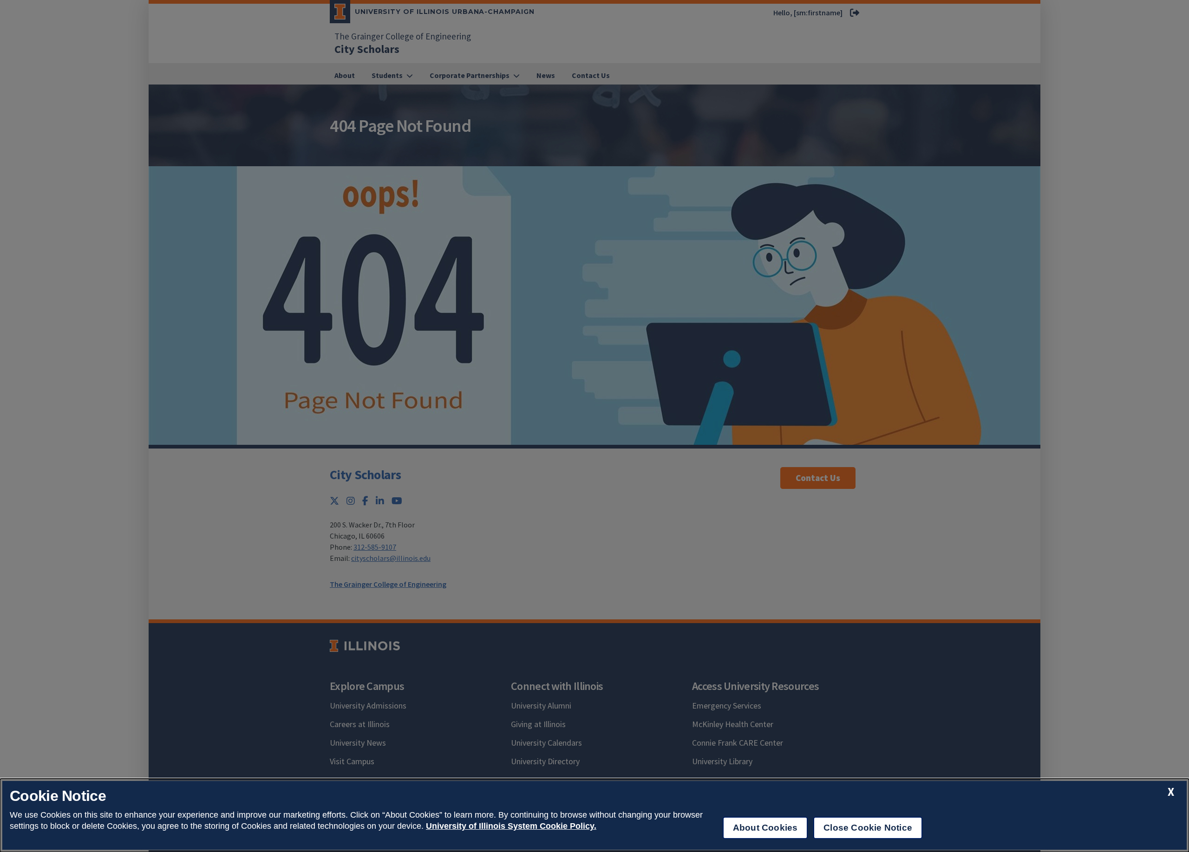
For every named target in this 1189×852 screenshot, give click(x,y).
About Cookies (765, 827)
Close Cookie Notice (867, 827)
